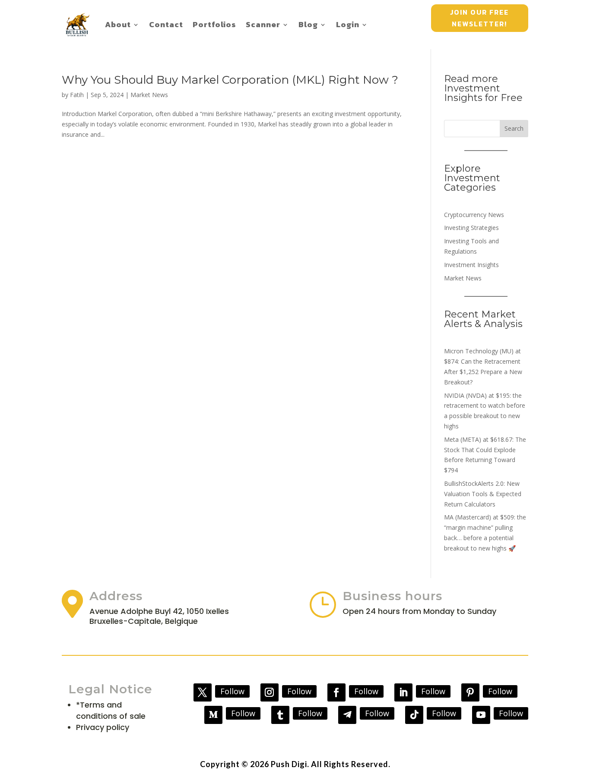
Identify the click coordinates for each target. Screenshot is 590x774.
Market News (149, 95)
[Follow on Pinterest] (470, 692)
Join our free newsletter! (479, 18)
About (118, 24)
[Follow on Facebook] (336, 692)
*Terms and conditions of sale (111, 710)
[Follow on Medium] (213, 715)
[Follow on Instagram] (269, 692)
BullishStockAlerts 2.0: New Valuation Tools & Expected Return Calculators (482, 493)
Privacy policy (102, 727)
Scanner (263, 24)
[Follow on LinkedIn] (403, 692)
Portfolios (214, 24)
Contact (166, 24)
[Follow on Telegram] (347, 715)
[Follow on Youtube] (481, 715)
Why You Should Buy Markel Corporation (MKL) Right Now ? (230, 80)
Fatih (77, 95)
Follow (232, 691)
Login (347, 24)
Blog (308, 24)
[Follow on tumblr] (280, 715)
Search (513, 128)
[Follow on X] (202, 692)
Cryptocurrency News (474, 215)
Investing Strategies (471, 227)
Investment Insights (471, 265)
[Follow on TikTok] (414, 715)
